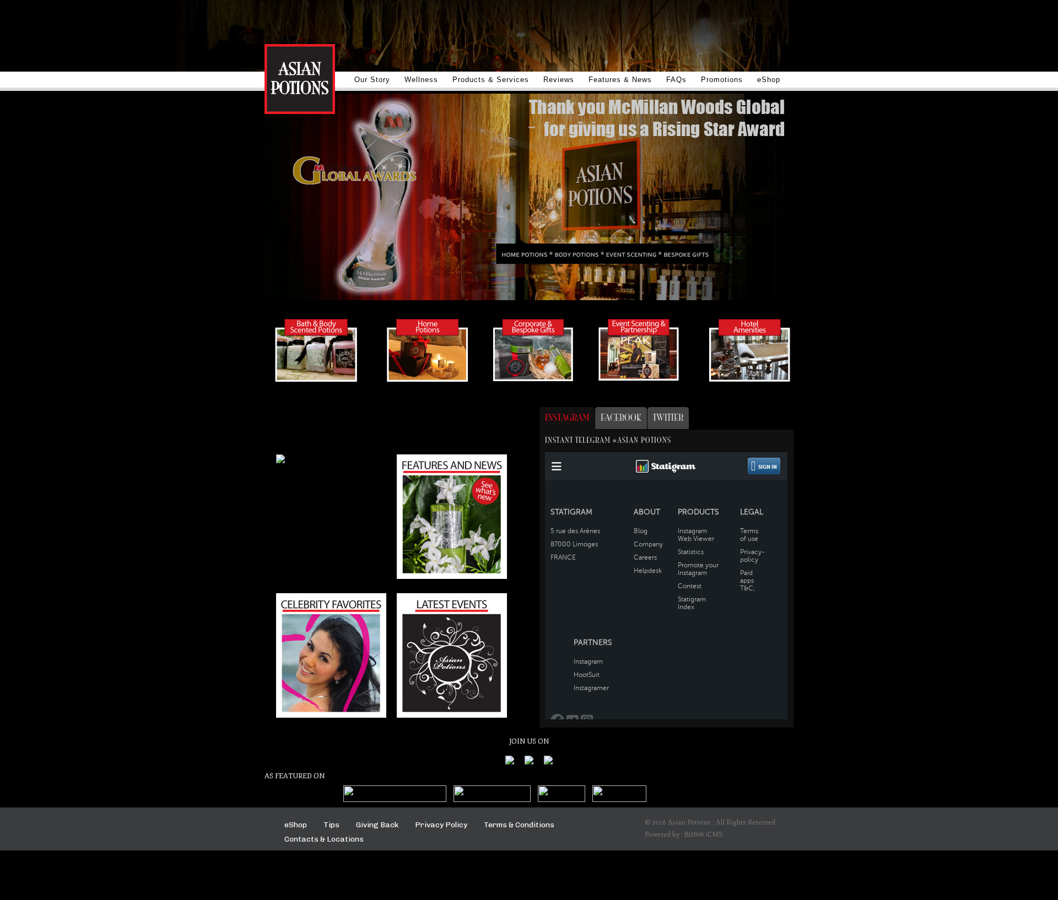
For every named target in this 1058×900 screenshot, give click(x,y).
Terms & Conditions (519, 824)
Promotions (722, 79)
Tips (331, 824)
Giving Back (377, 824)
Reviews (558, 79)
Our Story (372, 79)
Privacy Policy (441, 824)
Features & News (620, 79)
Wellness (421, 79)
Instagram (567, 418)
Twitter (668, 418)
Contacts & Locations (324, 839)
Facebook (621, 418)
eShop (768, 79)
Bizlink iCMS (703, 834)
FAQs (676, 79)
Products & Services (490, 79)
